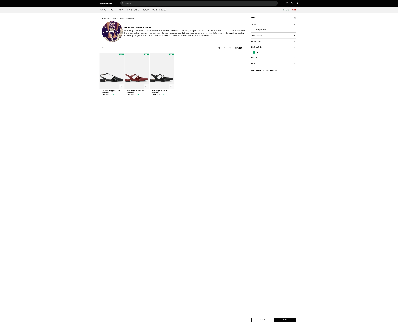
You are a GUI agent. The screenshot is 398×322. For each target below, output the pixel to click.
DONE (285, 320)
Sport (154, 10)
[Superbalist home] (106, 3)
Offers (286, 10)
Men (112, 10)
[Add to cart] (121, 86)
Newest (238, 48)
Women (103, 10)
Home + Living (133, 10)
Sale (294, 10)
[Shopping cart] (292, 3)
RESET (262, 320)
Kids (121, 10)
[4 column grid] (218, 48)
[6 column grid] (224, 48)
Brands (162, 10)
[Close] (295, 18)
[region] (112, 71)
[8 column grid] (230, 48)
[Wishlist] (287, 3)
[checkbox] (254, 52)
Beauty (146, 10)
